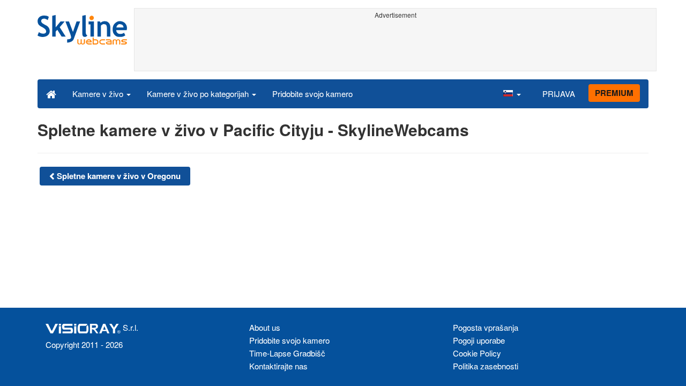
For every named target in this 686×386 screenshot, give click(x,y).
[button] (512, 93)
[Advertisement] (395, 47)
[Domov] (51, 93)
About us (264, 327)
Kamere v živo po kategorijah (199, 93)
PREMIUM (614, 93)
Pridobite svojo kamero (312, 93)
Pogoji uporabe (479, 340)
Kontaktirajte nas (278, 366)
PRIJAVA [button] (558, 93)
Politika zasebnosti (485, 366)
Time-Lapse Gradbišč (287, 353)
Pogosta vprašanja (485, 327)
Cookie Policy (477, 353)
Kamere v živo (98, 93)
